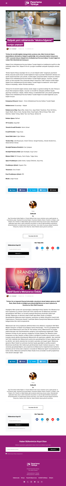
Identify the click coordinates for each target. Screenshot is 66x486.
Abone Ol (17, 253)
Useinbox (37, 474)
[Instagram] (31, 481)
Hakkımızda (16, 477)
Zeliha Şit (33, 213)
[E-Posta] (41, 481)
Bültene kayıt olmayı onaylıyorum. (17, 257)
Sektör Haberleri (11, 286)
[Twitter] (27, 481)
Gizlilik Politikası (42, 477)
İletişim (51, 477)
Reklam (9, 35)
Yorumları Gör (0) (33, 236)
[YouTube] (34, 481)
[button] (6, 3)
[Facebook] (37, 248)
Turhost (37, 473)
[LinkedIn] (58, 248)
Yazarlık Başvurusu (31, 477)
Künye (23, 477)
